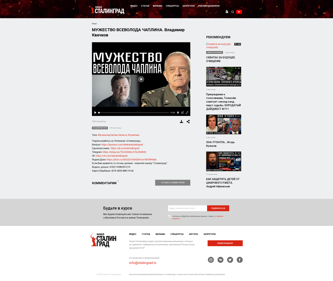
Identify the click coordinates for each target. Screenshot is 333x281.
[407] (223, 124)
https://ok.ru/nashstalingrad (125, 148)
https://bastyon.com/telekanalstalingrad (122, 144)
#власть (123, 135)
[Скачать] (181, 121)
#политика (133, 135)
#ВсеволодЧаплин (108, 135)
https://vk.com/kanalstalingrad (111, 155)
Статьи (145, 6)
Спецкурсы (172, 6)
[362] (223, 76)
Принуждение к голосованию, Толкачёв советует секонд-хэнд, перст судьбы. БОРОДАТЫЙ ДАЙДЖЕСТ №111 (223, 101)
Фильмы (157, 6)
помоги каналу (225, 243)
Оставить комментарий (173, 183)
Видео (133, 6)
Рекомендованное (209, 6)
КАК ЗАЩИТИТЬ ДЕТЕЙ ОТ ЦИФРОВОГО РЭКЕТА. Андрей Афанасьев (223, 183)
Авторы (193, 234)
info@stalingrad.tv (142, 263)
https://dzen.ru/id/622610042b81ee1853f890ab (131, 159)
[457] (223, 161)
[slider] (133, 112)
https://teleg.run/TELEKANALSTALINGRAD (124, 152)
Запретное (188, 6)
